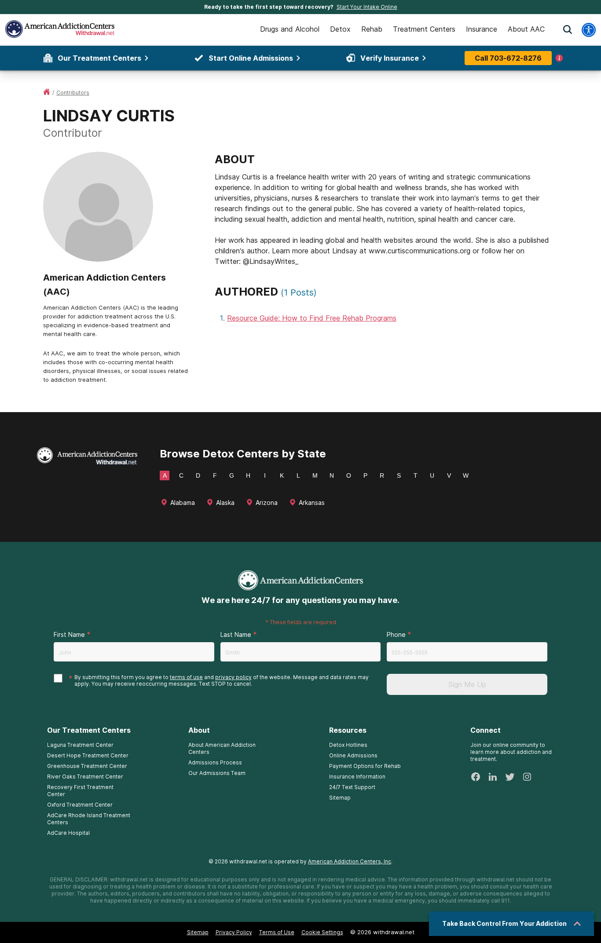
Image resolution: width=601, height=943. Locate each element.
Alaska (225, 502)
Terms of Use (276, 932)
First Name (69, 634)
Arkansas (312, 502)
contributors (72, 92)
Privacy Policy (234, 932)
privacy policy (233, 677)
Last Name (235, 634)
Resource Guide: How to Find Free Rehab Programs (311, 318)
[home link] (46, 92)
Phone (396, 634)
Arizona (267, 502)
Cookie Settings (322, 932)
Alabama (182, 502)
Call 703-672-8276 (508, 58)
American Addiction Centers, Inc (349, 861)
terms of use (186, 677)
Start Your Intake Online (367, 7)
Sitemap (198, 932)
